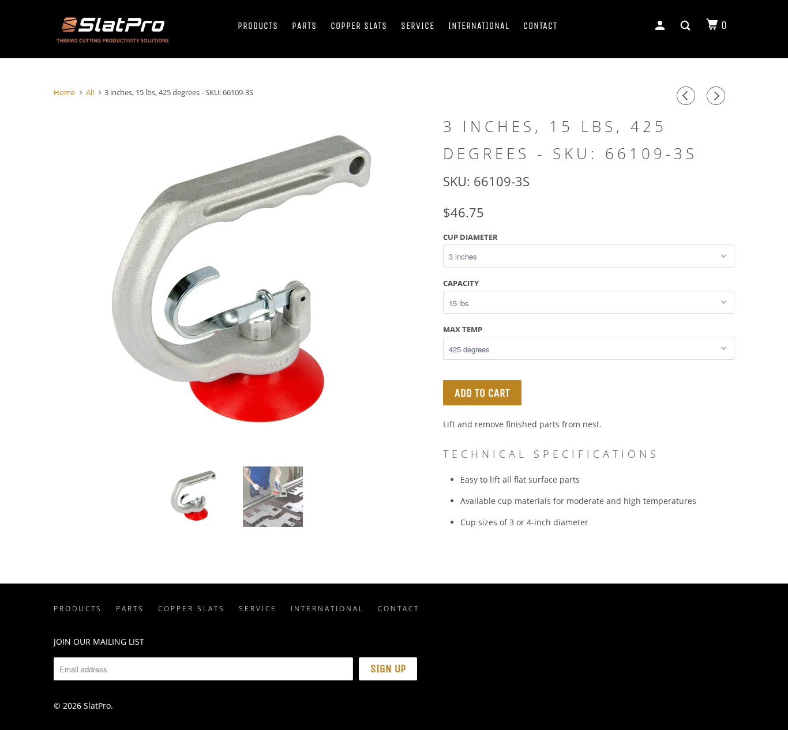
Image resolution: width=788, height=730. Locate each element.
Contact (540, 25)
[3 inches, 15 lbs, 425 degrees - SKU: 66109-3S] (242, 277)
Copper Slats (359, 25)
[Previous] (688, 95)
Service (417, 25)
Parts (304, 25)
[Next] (718, 95)
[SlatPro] (113, 29)
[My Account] (661, 26)
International (478, 25)
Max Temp (462, 329)
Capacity (461, 283)
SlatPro (97, 705)
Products (258, 25)
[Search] (686, 26)
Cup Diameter (470, 237)
